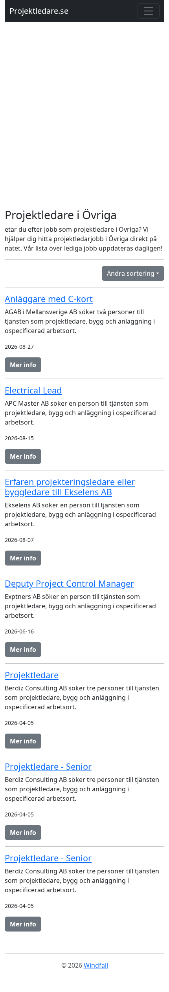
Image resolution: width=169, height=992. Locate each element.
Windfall (96, 965)
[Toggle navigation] (149, 11)
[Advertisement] (84, 119)
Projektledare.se (38, 10)
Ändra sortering (130, 273)
